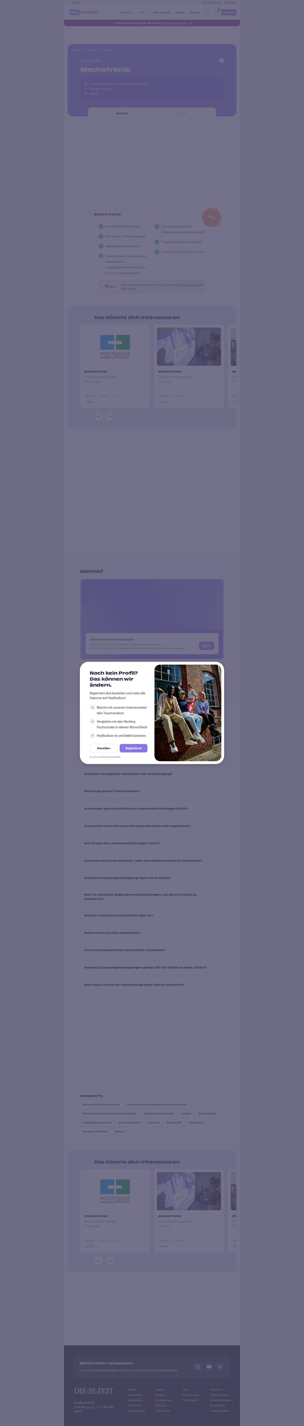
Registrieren (133, 748)
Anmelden (103, 748)
